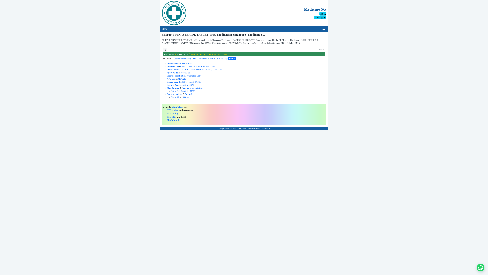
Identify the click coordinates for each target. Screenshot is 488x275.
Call (322, 14)
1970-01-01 (185, 73)
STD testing (172, 110)
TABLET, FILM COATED (190, 82)
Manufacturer (173, 88)
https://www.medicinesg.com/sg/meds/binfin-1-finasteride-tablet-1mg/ (200, 58)
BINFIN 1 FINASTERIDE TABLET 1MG (198, 67)
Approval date (173, 73)
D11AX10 (181, 79)
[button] (480, 267)
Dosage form (172, 82)
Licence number (174, 64)
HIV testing (172, 113)
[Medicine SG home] (174, 13)
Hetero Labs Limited (179, 91)
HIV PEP (171, 117)
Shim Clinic (177, 107)
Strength (189, 94)
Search (321, 50)
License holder (173, 70)
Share (233, 59)
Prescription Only (194, 76)
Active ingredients (174, 94)
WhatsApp (319, 18)
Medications (169, 54)
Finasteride (175, 97)
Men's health (173, 120)
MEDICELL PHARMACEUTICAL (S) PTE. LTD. (202, 70)
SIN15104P (187, 64)
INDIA (192, 91)
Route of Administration (177, 85)
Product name (182, 54)
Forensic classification (176, 76)
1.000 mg (185, 97)
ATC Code (171, 79)
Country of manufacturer (193, 88)
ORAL (192, 85)
